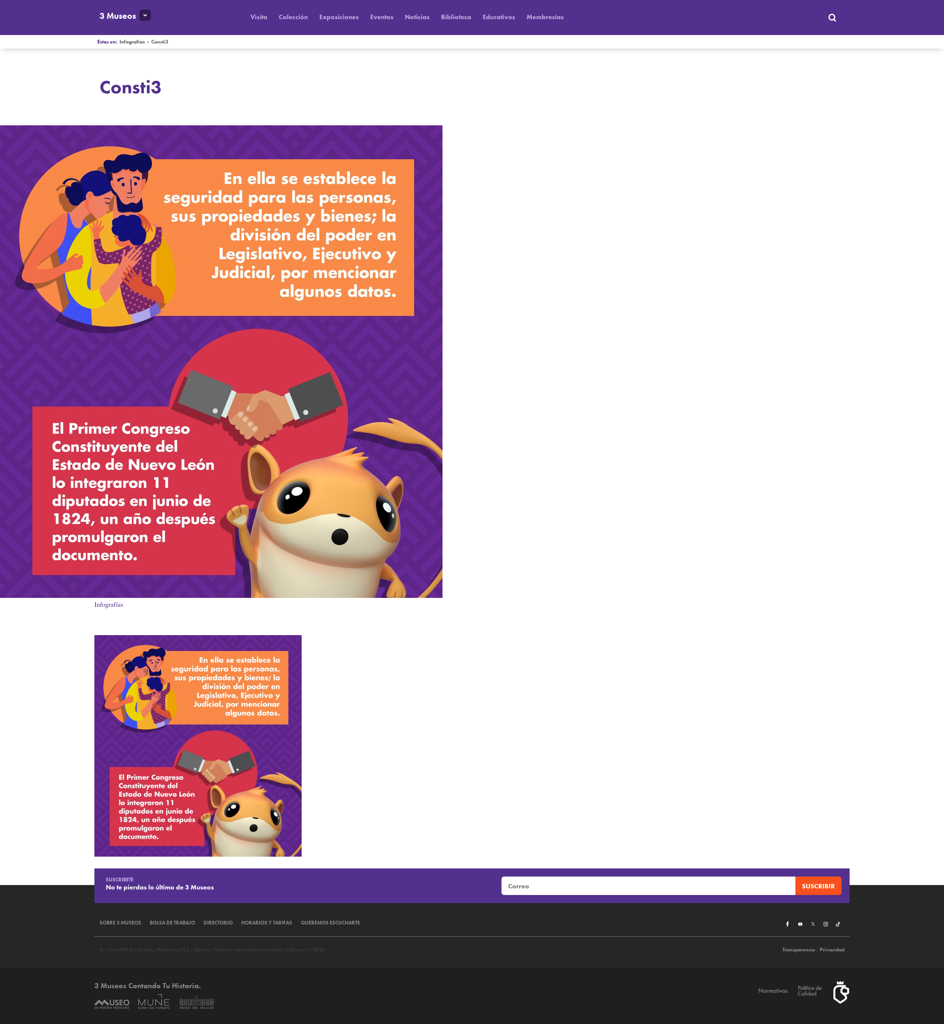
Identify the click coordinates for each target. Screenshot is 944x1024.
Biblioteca (456, 17)
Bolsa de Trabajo (172, 923)
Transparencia (798, 950)
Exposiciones (339, 17)
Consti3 (159, 42)
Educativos (499, 17)
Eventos (381, 17)
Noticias (417, 17)
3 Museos (118, 16)
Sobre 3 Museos (120, 923)
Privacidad (832, 950)
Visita (258, 17)
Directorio (218, 923)
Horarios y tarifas (266, 923)
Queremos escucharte (330, 923)
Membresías (545, 17)
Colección (293, 17)
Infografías (132, 42)
